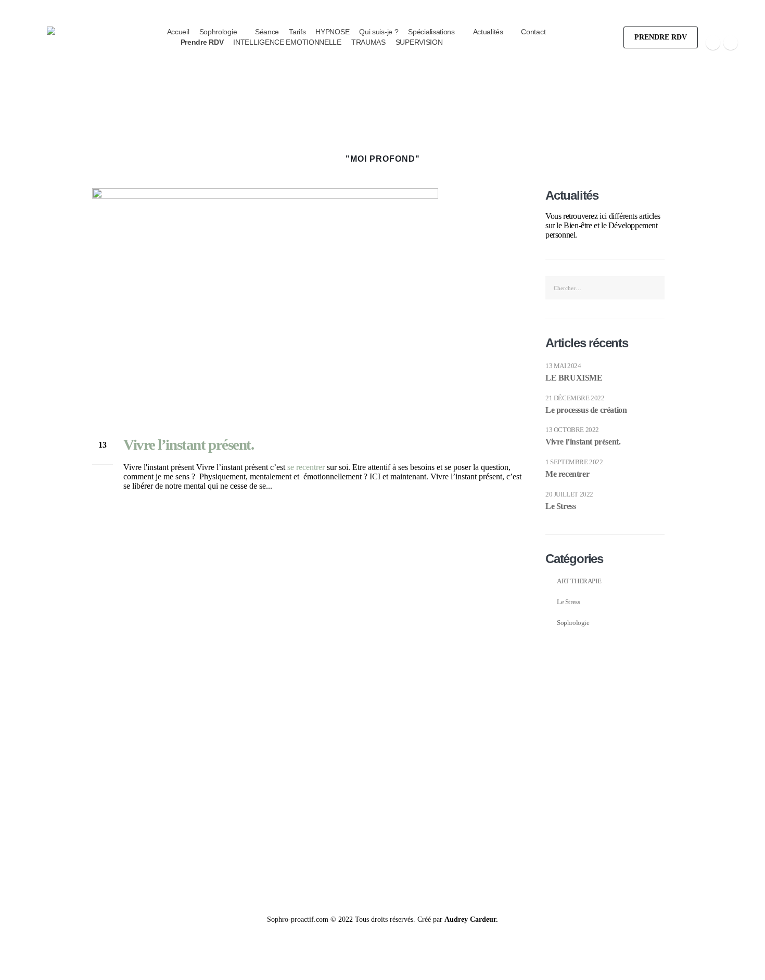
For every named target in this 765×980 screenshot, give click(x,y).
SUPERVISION (419, 42)
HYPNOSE (332, 32)
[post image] (308, 304)
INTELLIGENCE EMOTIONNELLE (287, 42)
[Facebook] (713, 42)
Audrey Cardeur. (471, 919)
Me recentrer (567, 473)
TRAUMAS (368, 42)
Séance (267, 32)
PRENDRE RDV (660, 37)
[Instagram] (730, 42)
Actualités (488, 32)
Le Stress (560, 506)
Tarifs (297, 32)
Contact (533, 32)
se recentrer (306, 467)
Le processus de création (586, 410)
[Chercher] (654, 287)
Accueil (178, 32)
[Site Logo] (104, 74)
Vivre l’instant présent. (188, 444)
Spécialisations (431, 32)
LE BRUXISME (574, 377)
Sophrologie (218, 32)
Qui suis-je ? (378, 32)
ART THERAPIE (579, 581)
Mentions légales (648, 777)
